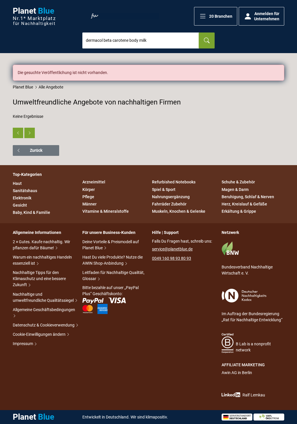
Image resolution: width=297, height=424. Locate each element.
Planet (34, 16)
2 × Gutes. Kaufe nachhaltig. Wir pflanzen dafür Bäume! (41, 244)
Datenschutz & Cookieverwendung (44, 325)
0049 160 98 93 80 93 (171, 258)
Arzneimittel (93, 182)
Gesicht (20, 205)
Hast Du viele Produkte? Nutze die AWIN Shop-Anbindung (112, 260)
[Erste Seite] (18, 133)
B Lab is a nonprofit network (253, 347)
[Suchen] (207, 40)
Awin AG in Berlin (237, 372)
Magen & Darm (235, 189)
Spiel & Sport (163, 189)
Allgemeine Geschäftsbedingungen (44, 309)
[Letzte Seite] (29, 133)
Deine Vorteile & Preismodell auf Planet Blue (110, 244)
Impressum (23, 343)
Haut (17, 183)
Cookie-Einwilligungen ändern (39, 334)
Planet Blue (23, 87)
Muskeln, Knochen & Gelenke (178, 211)
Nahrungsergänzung (171, 196)
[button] (215, 16)
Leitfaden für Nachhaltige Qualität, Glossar (113, 275)
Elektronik (22, 198)
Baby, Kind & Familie (31, 212)
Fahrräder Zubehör (169, 204)
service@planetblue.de (172, 249)
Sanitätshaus (25, 190)
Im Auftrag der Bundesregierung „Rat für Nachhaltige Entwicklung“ (252, 316)
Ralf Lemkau (253, 395)
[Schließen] (280, 68)
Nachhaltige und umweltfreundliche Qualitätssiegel (44, 297)
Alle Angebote (51, 87)
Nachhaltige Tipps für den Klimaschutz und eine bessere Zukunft (39, 278)
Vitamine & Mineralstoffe (105, 211)
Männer (89, 204)
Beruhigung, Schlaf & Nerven (248, 196)
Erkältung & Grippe (239, 211)
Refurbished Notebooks (173, 182)
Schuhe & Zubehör (238, 182)
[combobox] (140, 40)
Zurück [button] (36, 150)
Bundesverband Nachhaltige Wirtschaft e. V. (247, 270)
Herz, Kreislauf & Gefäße (244, 204)
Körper (88, 189)
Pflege (88, 196)
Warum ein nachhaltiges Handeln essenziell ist (42, 260)
